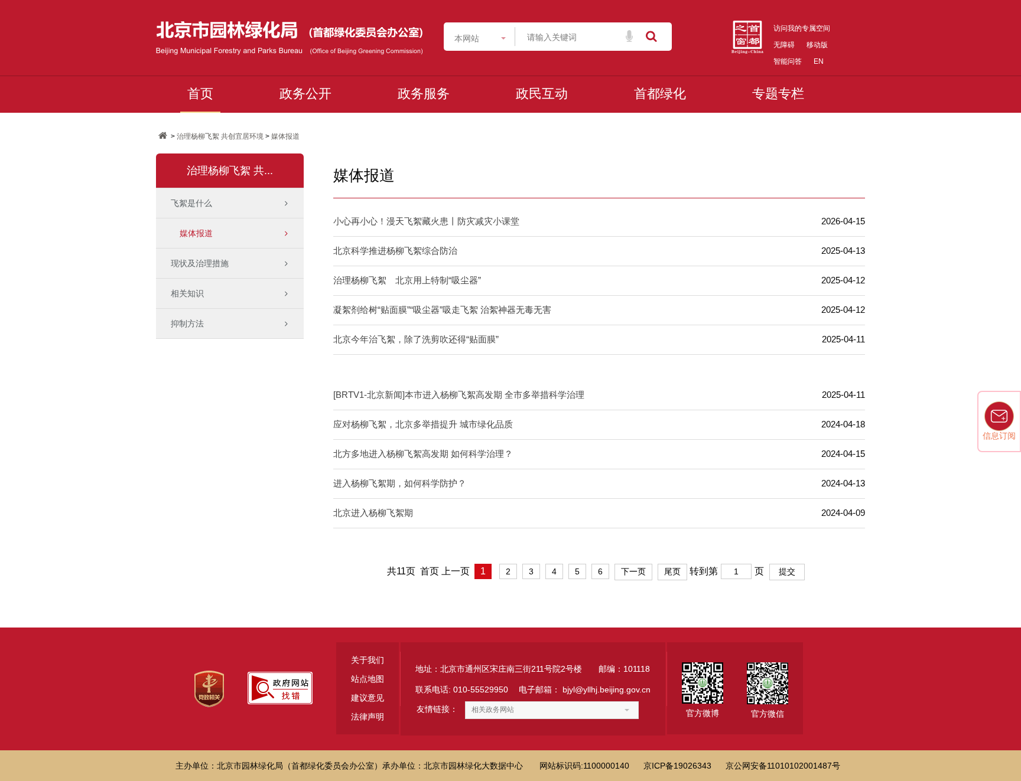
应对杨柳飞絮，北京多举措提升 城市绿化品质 (423, 424)
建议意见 (367, 697)
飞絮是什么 (191, 203)
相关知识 (187, 293)
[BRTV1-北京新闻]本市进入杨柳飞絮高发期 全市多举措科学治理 (458, 395)
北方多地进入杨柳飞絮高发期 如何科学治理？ (423, 454)
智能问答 (787, 61)
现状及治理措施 (200, 263)
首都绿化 (660, 93)
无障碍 (784, 45)
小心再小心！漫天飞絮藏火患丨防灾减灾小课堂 (426, 221)
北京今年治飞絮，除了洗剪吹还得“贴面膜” (416, 339)
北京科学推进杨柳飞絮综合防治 (395, 251)
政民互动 (542, 93)
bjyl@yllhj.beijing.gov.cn (606, 689)
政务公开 (305, 93)
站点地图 (367, 679)
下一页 (633, 571)
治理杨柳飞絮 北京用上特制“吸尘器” (407, 280)
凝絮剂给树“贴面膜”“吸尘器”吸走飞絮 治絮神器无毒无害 (442, 310)
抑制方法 (187, 323)
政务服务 (424, 93)
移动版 (817, 45)
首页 (200, 93)
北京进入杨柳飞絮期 (373, 513)
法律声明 (367, 716)
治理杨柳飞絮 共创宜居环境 (220, 136)
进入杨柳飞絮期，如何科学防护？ (399, 483)
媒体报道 (285, 136)
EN (819, 61)
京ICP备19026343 (677, 765)
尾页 (672, 571)
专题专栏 (778, 93)
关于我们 (367, 660)
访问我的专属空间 (801, 28)
